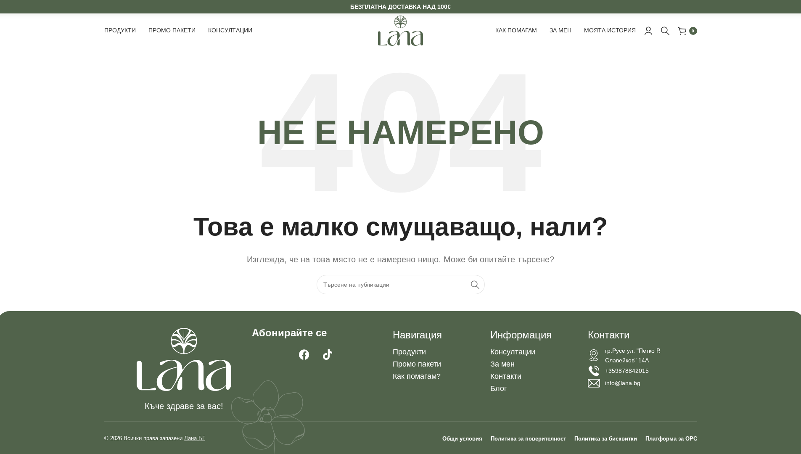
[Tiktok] (327, 354)
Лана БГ (194, 438)
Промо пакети (417, 364)
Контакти (505, 376)
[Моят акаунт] (648, 30)
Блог (498, 388)
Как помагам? (417, 376)
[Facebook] (304, 354)
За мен (502, 364)
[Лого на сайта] (400, 30)
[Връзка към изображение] (184, 358)
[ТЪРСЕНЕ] (475, 284)
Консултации (512, 352)
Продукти (409, 352)
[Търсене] (665, 30)
